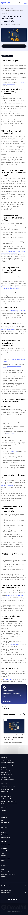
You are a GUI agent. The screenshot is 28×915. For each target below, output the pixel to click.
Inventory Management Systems (10, 287)
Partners (3, 855)
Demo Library (4, 827)
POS (17, 644)
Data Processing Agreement (8, 874)
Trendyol (3, 813)
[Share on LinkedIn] (4, 708)
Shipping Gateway (5, 777)
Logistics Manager (5, 794)
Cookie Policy (4, 879)
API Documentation (6, 844)
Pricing (3, 860)
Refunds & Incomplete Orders (8, 801)
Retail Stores (4, 791)
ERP (12, 8)
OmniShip (3, 767)
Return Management (6, 772)
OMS (13, 433)
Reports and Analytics (6, 774)
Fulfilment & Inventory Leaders (9, 803)
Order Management (6, 760)
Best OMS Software (6, 890)
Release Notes (4, 834)
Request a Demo (7, 679)
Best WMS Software (6, 892)
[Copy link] (8, 708)
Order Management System (13, 83)
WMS (7, 433)
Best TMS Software (6, 888)
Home (2, 8)
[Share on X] (2, 708)
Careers (3, 853)
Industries (3, 832)
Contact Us (4, 851)
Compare (3, 825)
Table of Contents (8, 55)
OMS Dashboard (12, 451)
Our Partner (4, 863)
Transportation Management (8, 765)
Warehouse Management (14, 366)
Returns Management (7, 330)
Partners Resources (6, 858)
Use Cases (4, 830)
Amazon (3, 810)
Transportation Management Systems (10, 484)
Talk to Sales (7, 701)
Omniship (5, 368)
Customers (4, 865)
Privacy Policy (4, 876)
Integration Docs (5, 837)
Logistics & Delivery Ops (7, 789)
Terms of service (5, 872)
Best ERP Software (5, 885)
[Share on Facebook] (6, 708)
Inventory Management (7, 770)
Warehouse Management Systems (11, 288)
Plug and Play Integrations (7, 779)
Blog (8, 8)
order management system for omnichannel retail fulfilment (13, 252)
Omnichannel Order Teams (8, 786)
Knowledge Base (5, 822)
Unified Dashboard (6, 799)
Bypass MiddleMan (6, 796)
